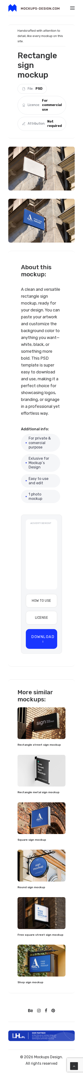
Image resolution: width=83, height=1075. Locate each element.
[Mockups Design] (33, 8)
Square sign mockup (32, 839)
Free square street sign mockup (40, 934)
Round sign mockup (31, 887)
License (41, 618)
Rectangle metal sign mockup (38, 792)
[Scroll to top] (74, 1066)
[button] (72, 8)
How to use (41, 601)
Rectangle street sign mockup (39, 744)
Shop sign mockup (30, 982)
